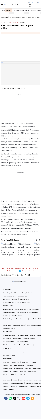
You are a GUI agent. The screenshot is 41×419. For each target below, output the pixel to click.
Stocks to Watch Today (20, 309)
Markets (8, 10)
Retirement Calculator (29, 338)
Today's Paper (6, 380)
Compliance (6, 386)
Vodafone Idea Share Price (23, 302)
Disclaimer (6, 383)
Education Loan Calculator (10, 345)
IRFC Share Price (22, 296)
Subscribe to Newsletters (22, 352)
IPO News (33, 362)
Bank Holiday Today (34, 309)
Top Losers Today (21, 312)
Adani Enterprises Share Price (26, 293)
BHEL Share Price (24, 299)
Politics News (14, 375)
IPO (14, 10)
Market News (25, 362)
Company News (15, 362)
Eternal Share (6, 322)
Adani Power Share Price (9, 296)
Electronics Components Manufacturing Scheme (15, 319)
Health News (23, 371)
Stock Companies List (8, 352)
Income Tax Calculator (9, 335)
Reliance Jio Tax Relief (31, 322)
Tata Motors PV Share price (10, 299)
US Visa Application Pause (17, 17)
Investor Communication (17, 383)
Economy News (32, 371)
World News (28, 368)
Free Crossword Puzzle (9, 355)
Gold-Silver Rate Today (9, 312)
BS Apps (11, 389)
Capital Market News (15, 23)
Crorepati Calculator (22, 335)
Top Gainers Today (33, 312)
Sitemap (32, 386)
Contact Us (14, 386)
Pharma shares (7, 325)
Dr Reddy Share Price (8, 302)
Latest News (6, 362)
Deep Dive (5, 315)
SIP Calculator (17, 338)
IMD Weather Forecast (16, 315)
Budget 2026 (23, 375)
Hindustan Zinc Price (17, 322)
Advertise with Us (23, 386)
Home (3, 10)
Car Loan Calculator (8, 341)
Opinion (15, 371)
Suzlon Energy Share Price (10, 293)
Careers (5, 389)
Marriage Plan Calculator (25, 345)
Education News (7, 371)
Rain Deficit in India (8, 328)
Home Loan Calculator (22, 341)
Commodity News (7, 365)
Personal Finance (7, 368)
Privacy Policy (28, 380)
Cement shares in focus (18, 325)
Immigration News (19, 365)
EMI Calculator (7, 338)
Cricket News (29, 365)
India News (6, 375)
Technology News (18, 368)
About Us (15, 380)
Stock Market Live (8, 309)
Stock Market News (22, 10)
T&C (21, 380)
